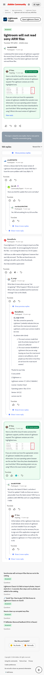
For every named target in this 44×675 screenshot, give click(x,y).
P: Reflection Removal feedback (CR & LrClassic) (20, 622)
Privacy (31, 661)
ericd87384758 (12, 160)
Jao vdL (13, 186)
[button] (4, 5)
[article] (22, 170)
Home (6, 10)
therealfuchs (11, 239)
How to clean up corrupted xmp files (16, 611)
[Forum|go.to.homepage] (17, 4)
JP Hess (11, 70)
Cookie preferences (10, 665)
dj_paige (14, 278)
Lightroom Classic (31, 10)
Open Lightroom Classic (30, 19)
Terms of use (23, 661)
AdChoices (10, 672)
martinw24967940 (21, 206)
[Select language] (29, 4)
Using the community (11, 661)
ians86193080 (12, 47)
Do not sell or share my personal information (18, 668)
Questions (8, 12)
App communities (17, 10)
